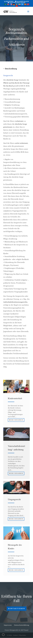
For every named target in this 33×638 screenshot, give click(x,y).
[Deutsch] (14, 4)
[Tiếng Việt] (17, 6)
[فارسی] (19, 4)
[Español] (25, 4)
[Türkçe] (28, 4)
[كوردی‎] (17, 4)
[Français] (11, 4)
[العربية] (5, 4)
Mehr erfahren (16, 420)
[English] (8, 4)
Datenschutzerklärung (21, 625)
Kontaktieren (16, 608)
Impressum (8, 625)
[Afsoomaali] (22, 4)
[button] (3, 634)
